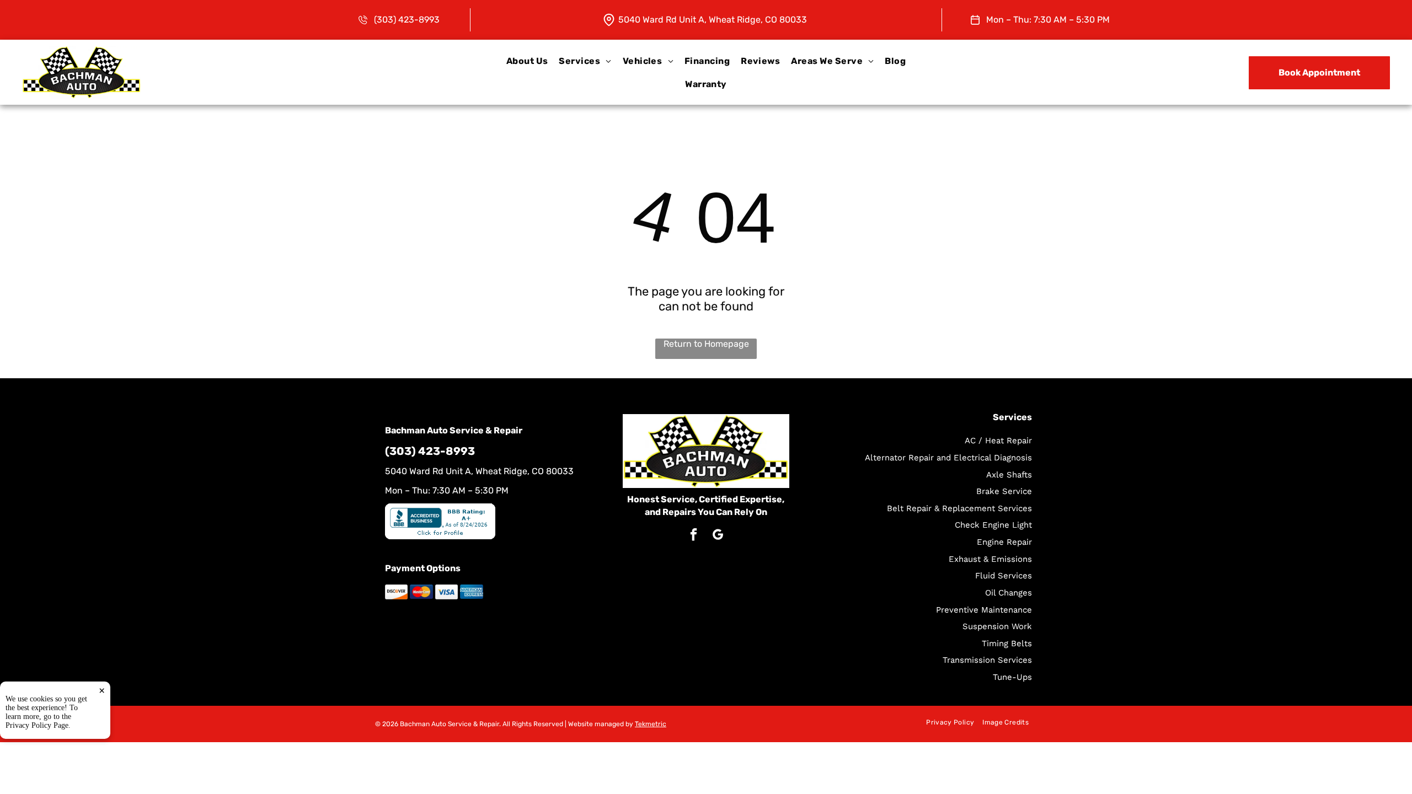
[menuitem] (527, 61)
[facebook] (693, 536)
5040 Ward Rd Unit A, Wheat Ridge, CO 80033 (712, 19)
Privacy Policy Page (37, 725)
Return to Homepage (706, 344)
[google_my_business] (718, 536)
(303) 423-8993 (407, 19)
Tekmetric (650, 724)
